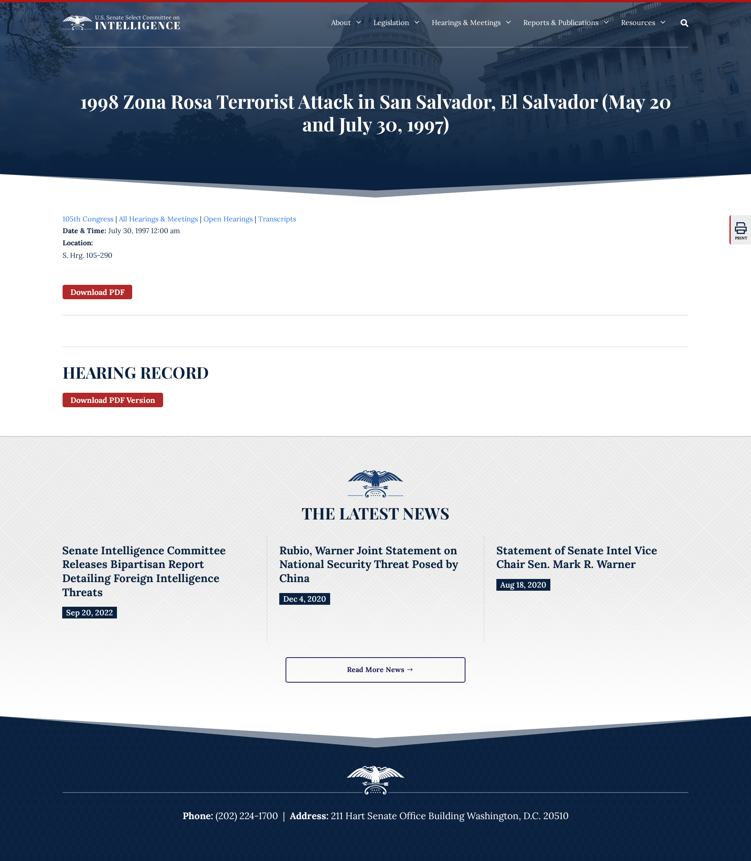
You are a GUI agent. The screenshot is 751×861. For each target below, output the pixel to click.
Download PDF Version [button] (112, 400)
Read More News (375, 669)
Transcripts (277, 218)
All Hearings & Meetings (158, 218)
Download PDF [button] (97, 292)
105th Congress (88, 218)
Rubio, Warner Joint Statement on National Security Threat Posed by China (368, 564)
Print (741, 238)
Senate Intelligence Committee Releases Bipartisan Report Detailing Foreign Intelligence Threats (144, 571)
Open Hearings (228, 218)
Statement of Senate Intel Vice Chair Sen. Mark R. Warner (576, 557)
